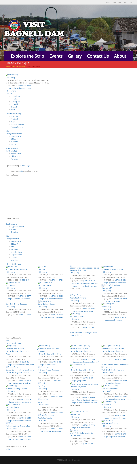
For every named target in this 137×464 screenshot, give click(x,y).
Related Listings (17, 124)
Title (12, 246)
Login (108, 2)
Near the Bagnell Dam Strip (18, 351)
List (8, 264)
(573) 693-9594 (57, 412)
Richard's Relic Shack (46, 304)
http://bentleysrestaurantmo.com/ (115, 364)
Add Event (128, 2)
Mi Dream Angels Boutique (16, 269)
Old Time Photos (44, 285)
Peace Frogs (106, 306)
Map (13, 121)
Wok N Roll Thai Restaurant (112, 370)
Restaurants (108, 372)
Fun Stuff (107, 391)
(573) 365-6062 (57, 314)
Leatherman (11, 285)
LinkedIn (14, 107)
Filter (7, 131)
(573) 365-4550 (89, 281)
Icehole (40, 402)
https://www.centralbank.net (19, 383)
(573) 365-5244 (57, 296)
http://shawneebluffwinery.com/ (21, 364)
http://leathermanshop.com (19, 298)
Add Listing (117, 2)
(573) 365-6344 (89, 308)
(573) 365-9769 (25, 436)
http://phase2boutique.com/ (19, 88)
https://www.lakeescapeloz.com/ (117, 399)
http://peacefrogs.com (113, 320)
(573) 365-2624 (121, 280)
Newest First (16, 136)
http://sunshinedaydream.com (84, 286)
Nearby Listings (17, 127)
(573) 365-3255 (57, 362)
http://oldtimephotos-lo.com (51, 298)
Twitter (15, 99)
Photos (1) (15, 119)
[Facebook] (71, 292)
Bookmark (11, 91)
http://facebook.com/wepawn (52, 317)
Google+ (16, 101)
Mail (13, 109)
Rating (13, 144)
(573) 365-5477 (25, 296)
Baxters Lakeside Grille (79, 348)
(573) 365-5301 (121, 359)
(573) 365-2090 (121, 380)
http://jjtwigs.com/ (79, 380)
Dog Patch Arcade (45, 418)
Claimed (14, 257)
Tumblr (15, 104)
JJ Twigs (72, 367)
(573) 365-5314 (25, 380)
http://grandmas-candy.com (115, 282)
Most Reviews (16, 252)
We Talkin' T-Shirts (77, 316)
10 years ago (25, 165)
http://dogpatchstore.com (82, 311)
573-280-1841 (24, 280)
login (21, 171)
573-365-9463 (24, 362)
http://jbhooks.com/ (48, 364)
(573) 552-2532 (89, 327)
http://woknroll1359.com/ (114, 383)
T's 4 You (41, 269)
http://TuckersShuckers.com (19, 439)
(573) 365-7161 (121, 317)
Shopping (11, 77)
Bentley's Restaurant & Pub (113, 348)
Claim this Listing (14, 113)
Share (9, 93)
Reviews (14, 116)
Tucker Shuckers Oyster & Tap (18, 426)
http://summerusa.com (113, 301)
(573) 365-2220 (121, 298)
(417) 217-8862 (25, 314)
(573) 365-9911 (89, 378)
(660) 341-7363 (57, 428)
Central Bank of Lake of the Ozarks (20, 370)
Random (14, 141)
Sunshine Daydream (78, 270)
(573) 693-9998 (121, 396)
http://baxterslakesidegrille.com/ (85, 362)
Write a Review (12, 148)
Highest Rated (16, 254)
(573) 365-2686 (89, 359)
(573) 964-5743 (57, 280)
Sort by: (14, 133)
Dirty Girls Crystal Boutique (16, 304)
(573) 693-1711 (89, 444)
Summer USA (107, 288)
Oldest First (15, 139)
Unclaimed (15, 260)
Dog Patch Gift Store (78, 298)
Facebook (16, 96)
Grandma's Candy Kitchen (112, 269)
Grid (14, 264)
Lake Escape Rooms (110, 388)
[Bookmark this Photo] (6, 168)
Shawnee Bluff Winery (15, 348)
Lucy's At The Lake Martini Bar (82, 433)
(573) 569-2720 (25, 85)
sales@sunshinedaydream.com (85, 283)
